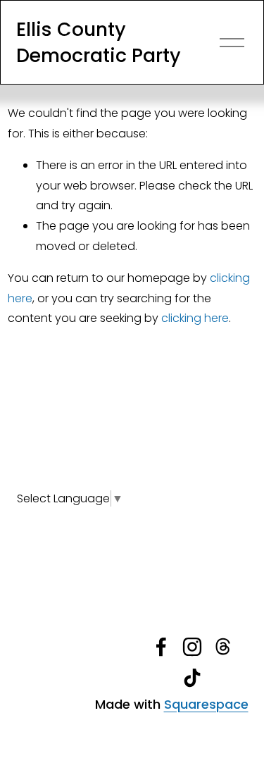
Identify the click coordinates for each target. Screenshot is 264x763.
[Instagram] (192, 647)
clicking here (195, 318)
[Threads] (223, 647)
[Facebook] (161, 647)
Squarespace (206, 704)
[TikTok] (192, 678)
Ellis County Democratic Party (98, 42)
